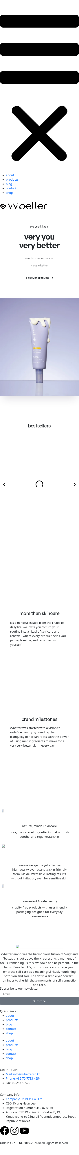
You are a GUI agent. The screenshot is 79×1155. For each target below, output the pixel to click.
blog (9, 184)
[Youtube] (24, 1130)
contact (11, 188)
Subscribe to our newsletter (19, 988)
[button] (39, 88)
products (12, 179)
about (10, 175)
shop (9, 193)
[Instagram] (14, 1130)
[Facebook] (4, 1130)
